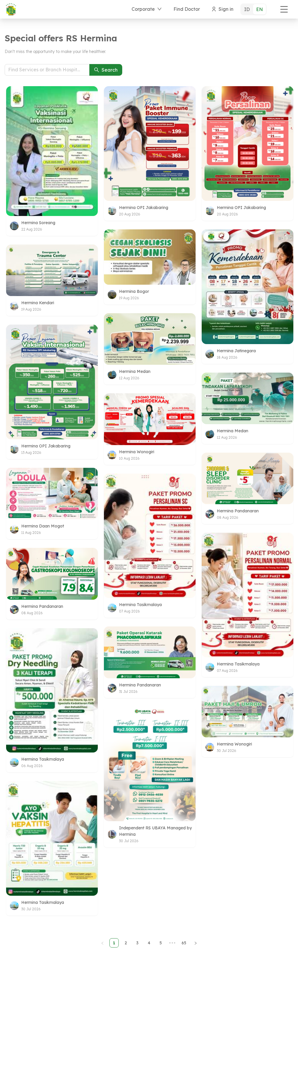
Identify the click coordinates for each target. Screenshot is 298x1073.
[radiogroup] (253, 9)
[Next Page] (195, 943)
